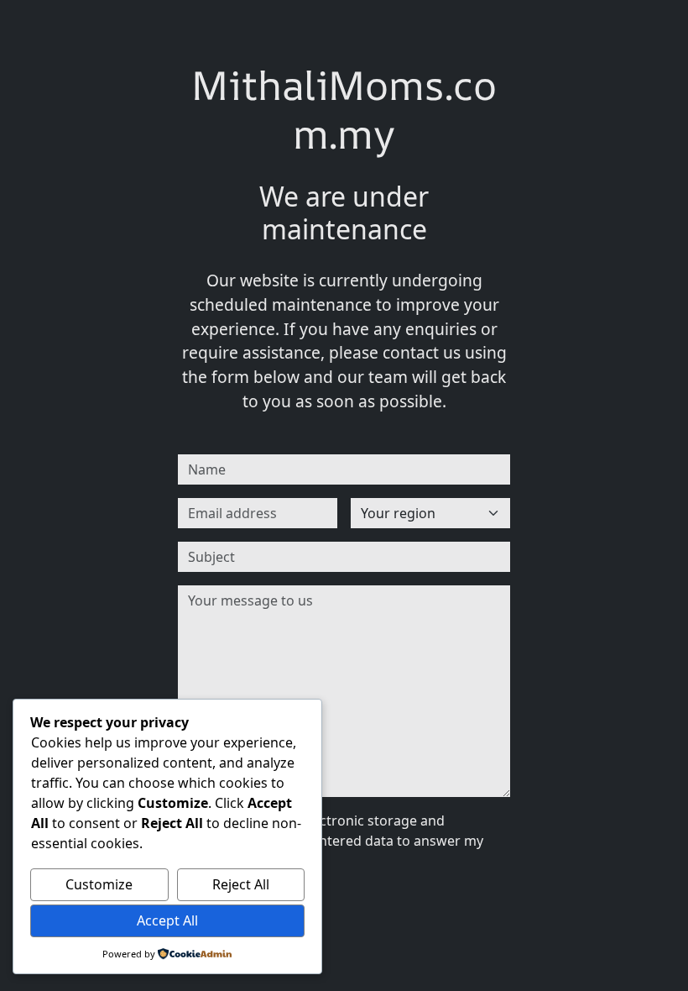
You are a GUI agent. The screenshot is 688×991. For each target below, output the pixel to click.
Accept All (167, 920)
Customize (99, 884)
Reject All (240, 884)
